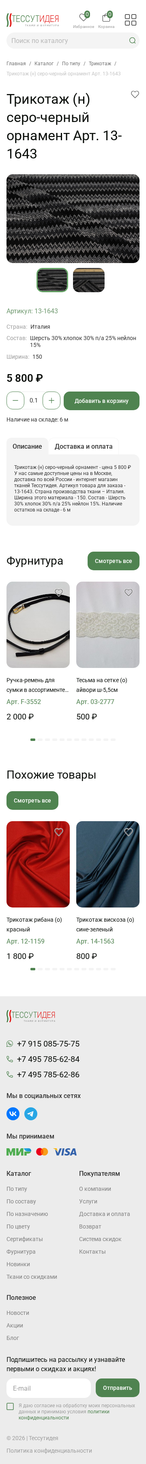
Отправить (117, 1388)
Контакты (92, 1251)
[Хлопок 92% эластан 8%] (38, 864)
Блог (12, 1338)
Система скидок (100, 1239)
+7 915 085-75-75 (48, 1044)
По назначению (27, 1214)
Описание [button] (27, 446)
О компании (95, 1189)
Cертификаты (24, 1239)
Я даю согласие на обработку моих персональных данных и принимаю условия (77, 1412)
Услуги (88, 1201)
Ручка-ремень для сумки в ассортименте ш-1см (35, 686)
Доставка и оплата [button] (84, 446)
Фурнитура (21, 1251)
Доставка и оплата (104, 1214)
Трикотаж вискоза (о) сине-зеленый (105, 924)
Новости (17, 1313)
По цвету (18, 1226)
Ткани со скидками (31, 1277)
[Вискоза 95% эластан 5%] (108, 864)
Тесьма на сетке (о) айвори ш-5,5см (101, 685)
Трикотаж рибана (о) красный (34, 924)
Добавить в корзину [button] (102, 401)
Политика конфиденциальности (49, 1450)
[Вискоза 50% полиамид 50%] (108, 625)
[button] (132, 40)
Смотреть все (113, 561)
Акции (14, 1325)
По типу (16, 1189)
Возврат (90, 1226)
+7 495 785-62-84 (48, 1059)
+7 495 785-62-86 (48, 1074)
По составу (21, 1201)
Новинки (18, 1264)
